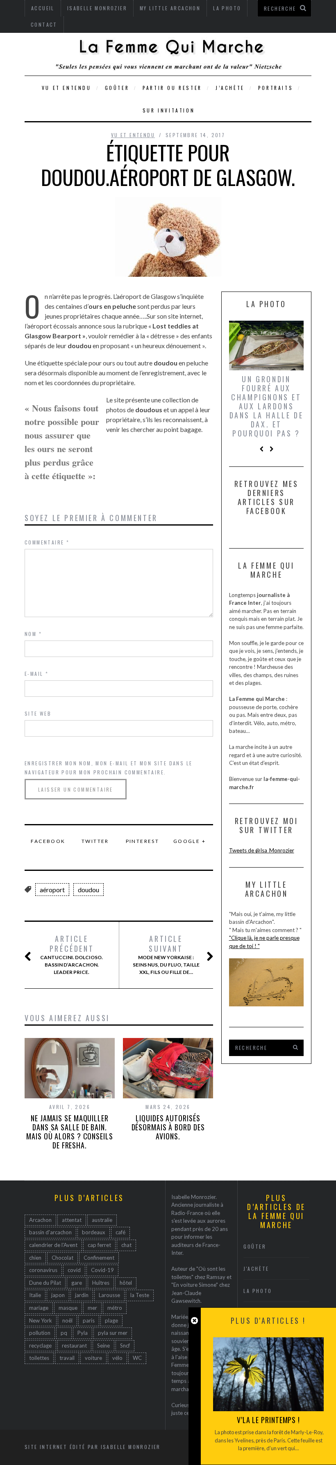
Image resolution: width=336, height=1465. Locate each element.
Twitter (95, 841)
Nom (33, 633)
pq (64, 1333)
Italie (35, 1295)
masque (68, 1307)
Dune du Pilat (45, 1282)
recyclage (40, 1345)
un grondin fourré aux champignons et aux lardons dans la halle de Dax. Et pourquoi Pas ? (266, 406)
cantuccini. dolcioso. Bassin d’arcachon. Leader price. (71, 954)
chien (35, 1257)
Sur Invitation (169, 110)
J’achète (230, 87)
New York (40, 1320)
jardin (82, 1295)
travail (67, 1358)
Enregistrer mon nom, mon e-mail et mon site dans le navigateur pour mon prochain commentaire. (108, 768)
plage (111, 1320)
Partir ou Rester (172, 87)
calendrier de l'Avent (53, 1245)
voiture (93, 1358)
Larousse (109, 1295)
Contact (44, 24)
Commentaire (47, 542)
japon (58, 1295)
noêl (67, 1320)
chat (126, 1245)
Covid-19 (102, 1270)
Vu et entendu (66, 87)
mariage (38, 1307)
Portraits (275, 87)
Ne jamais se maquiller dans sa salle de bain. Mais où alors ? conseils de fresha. (69, 1131)
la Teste (139, 1295)
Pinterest (142, 841)
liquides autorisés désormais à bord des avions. (168, 1127)
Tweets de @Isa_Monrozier (261, 850)
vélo (117, 1358)
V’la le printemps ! (268, 1419)
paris (89, 1320)
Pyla (82, 1333)
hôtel (126, 1282)
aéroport (52, 889)
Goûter (117, 87)
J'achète (256, 1268)
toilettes (39, 1358)
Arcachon (40, 1220)
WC (137, 1358)
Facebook (48, 841)
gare (76, 1282)
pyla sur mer (112, 1333)
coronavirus (43, 1270)
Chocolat (62, 1257)
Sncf (125, 1345)
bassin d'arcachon (50, 1232)
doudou (88, 889)
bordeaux (93, 1232)
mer (92, 1307)
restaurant (74, 1345)
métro (114, 1307)
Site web (38, 713)
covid (74, 1270)
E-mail (36, 673)
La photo (257, 1290)
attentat (72, 1220)
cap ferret (99, 1245)
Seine (103, 1345)
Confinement (99, 1257)
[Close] (194, 1320)
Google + (189, 841)
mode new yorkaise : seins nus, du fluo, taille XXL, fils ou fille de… (166, 954)
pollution (39, 1333)
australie (102, 1220)
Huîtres (100, 1282)
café (120, 1232)
